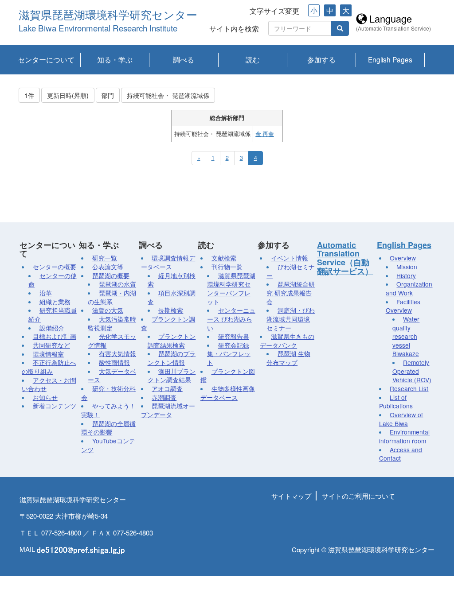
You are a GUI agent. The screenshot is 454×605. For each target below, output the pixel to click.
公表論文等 (107, 266)
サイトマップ (291, 495)
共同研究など (51, 345)
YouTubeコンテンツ (108, 445)
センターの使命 (52, 280)
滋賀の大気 (107, 310)
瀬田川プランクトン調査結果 (172, 375)
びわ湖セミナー (290, 271)
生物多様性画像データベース (227, 393)
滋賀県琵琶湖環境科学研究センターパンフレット (231, 288)
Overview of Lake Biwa (401, 419)
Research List (409, 388)
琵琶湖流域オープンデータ (168, 410)
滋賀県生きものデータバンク (287, 340)
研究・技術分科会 (108, 393)
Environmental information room (404, 436)
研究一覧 (104, 257)
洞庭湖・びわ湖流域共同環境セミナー (290, 319)
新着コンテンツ (54, 405)
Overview (403, 257)
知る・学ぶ (115, 59)
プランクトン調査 (168, 323)
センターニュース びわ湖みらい (231, 319)
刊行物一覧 (227, 266)
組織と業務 (54, 301)
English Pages (390, 59)
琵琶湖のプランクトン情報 (172, 358)
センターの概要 (54, 266)
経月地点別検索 (172, 280)
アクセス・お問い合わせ (49, 384)
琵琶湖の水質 (117, 283)
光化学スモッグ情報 (112, 340)
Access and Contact (401, 454)
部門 (108, 95)
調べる (183, 59)
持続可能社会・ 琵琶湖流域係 (168, 95)
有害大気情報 (117, 353)
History (406, 275)
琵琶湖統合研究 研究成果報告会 (290, 292)
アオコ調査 (167, 388)
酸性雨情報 (114, 362)
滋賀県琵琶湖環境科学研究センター (108, 15)
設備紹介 (51, 327)
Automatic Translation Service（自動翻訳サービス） (345, 258)
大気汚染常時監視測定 (112, 323)
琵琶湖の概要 (110, 275)
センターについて (46, 59)
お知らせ (45, 397)
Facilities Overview (403, 306)
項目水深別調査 (172, 297)
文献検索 (223, 257)
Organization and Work (409, 288)
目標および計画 (54, 336)
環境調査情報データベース (168, 262)
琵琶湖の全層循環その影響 (108, 428)
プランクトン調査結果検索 (172, 340)
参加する (321, 59)
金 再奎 (264, 134)
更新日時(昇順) (68, 95)
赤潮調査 (164, 397)
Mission (406, 266)
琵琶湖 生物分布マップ (288, 358)
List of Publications (396, 402)
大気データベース (112, 375)
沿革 (45, 292)
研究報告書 (233, 336)
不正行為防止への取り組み (49, 367)
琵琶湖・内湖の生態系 (112, 297)
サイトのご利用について (358, 495)
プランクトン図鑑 (227, 375)
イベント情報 (289, 257)
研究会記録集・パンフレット (228, 354)
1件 (29, 95)
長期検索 (170, 310)
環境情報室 (48, 353)
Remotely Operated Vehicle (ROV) (411, 371)
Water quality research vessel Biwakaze (406, 336)
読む (253, 59)
